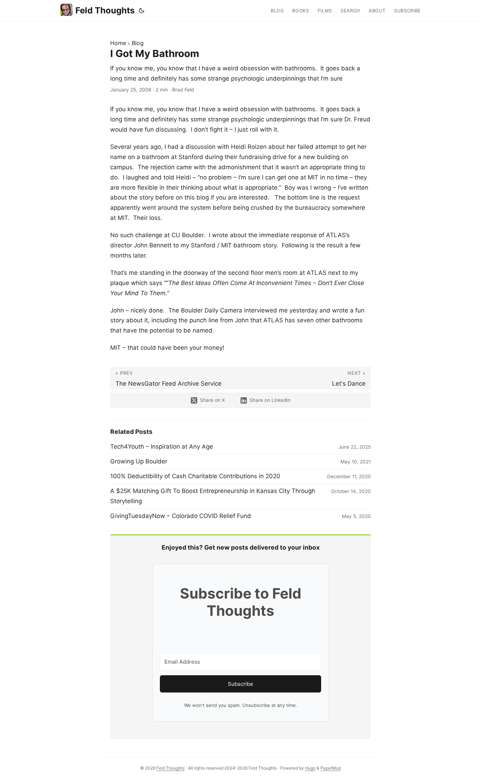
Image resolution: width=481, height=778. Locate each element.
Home (118, 42)
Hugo (310, 768)
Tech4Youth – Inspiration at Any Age (161, 446)
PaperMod (330, 768)
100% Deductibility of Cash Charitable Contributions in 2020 (195, 476)
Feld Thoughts (105, 10)
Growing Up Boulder (138, 461)
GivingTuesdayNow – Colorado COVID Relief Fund (180, 515)
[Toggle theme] (141, 10)
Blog (138, 42)
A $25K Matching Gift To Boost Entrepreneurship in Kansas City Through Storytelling (212, 496)
